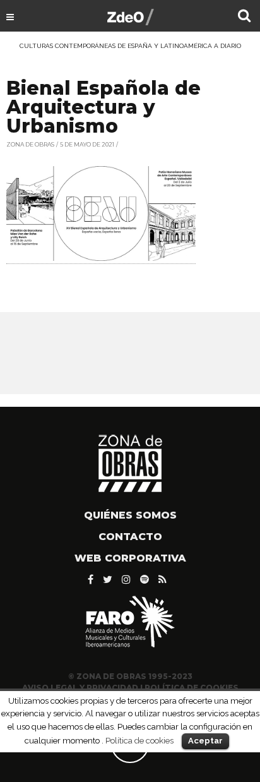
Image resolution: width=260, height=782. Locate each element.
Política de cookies (139, 740)
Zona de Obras (30, 144)
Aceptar (205, 740)
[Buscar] (244, 17)
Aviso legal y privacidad (80, 687)
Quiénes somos (130, 515)
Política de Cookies (192, 687)
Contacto (130, 537)
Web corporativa (130, 558)
